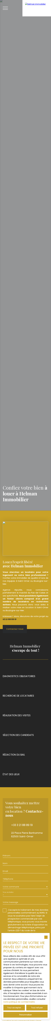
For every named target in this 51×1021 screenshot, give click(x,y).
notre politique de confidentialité (19, 1002)
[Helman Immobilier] (36, 8)
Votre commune (11, 886)
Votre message (10, 902)
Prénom (6, 855)
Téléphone (8, 879)
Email (5, 871)
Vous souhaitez (8, 892)
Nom (5, 863)
